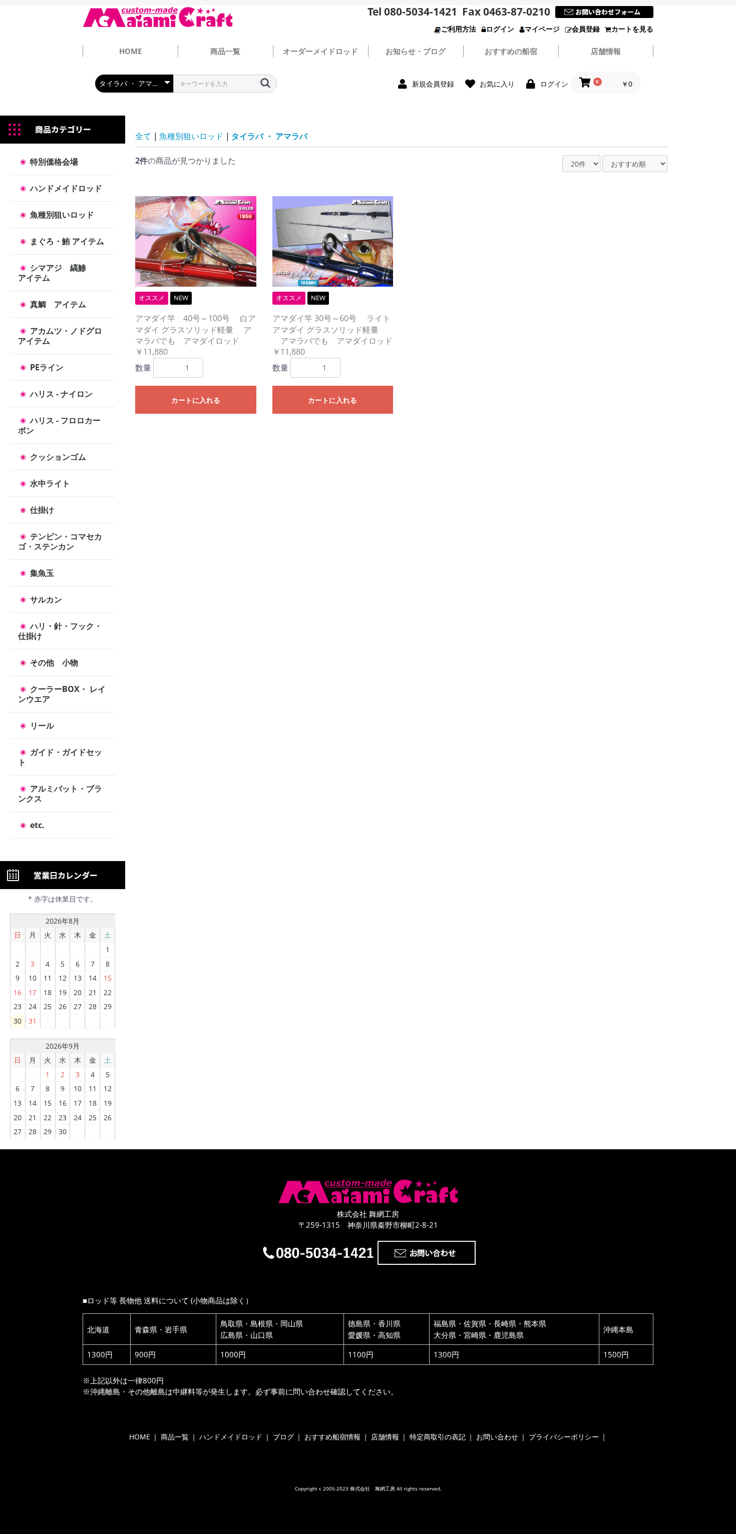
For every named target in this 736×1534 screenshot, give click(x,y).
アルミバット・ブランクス (60, 793)
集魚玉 (41, 572)
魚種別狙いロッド (61, 214)
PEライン (46, 367)
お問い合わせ (497, 1436)
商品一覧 (225, 51)
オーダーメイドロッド (320, 51)
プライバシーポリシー (564, 1436)
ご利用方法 (458, 29)
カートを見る (632, 29)
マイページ (542, 29)
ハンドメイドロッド (65, 188)
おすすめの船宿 (511, 51)
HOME (139, 1436)
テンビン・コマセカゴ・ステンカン (60, 541)
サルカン (45, 599)
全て (143, 136)
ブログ (283, 1436)
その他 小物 (53, 662)
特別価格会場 (53, 161)
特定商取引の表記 (438, 1436)
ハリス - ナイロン (60, 393)
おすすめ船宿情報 (332, 1436)
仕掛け (41, 509)
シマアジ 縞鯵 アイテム (60, 272)
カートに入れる (195, 400)
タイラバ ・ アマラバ (269, 136)
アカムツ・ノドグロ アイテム (64, 335)
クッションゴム (57, 456)
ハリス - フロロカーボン (59, 425)
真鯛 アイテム (57, 304)
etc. (36, 825)
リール (41, 725)
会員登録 (586, 29)
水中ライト (49, 483)
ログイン (500, 29)
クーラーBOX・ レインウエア (62, 693)
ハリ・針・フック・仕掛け (60, 630)
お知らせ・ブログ (416, 51)
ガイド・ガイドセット (60, 757)
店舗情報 (606, 51)
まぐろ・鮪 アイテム (66, 241)
